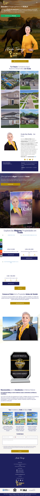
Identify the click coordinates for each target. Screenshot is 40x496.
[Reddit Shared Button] (1, 251)
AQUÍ (35, 156)
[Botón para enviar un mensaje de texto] (1, 242)
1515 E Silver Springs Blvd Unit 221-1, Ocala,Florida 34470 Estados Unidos (20, 465)
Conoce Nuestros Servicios (10, 404)
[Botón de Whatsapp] (1, 240)
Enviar (20, 451)
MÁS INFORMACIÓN (20, 303)
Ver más (20, 288)
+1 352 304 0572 (20, 471)
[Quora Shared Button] (1, 253)
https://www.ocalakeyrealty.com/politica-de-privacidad (18, 448)
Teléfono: (23, 167)
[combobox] (16, 437)
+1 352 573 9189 (20, 470)
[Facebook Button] (25, 159)
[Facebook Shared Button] (1, 244)
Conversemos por (10, 15)
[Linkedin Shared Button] (1, 249)
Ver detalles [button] (11, 254)
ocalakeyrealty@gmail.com (20, 474)
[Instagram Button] (27, 159)
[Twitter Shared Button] (1, 246)
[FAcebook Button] (16, 480)
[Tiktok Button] (32, 159)
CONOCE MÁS (10, 184)
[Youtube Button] (30, 159)
